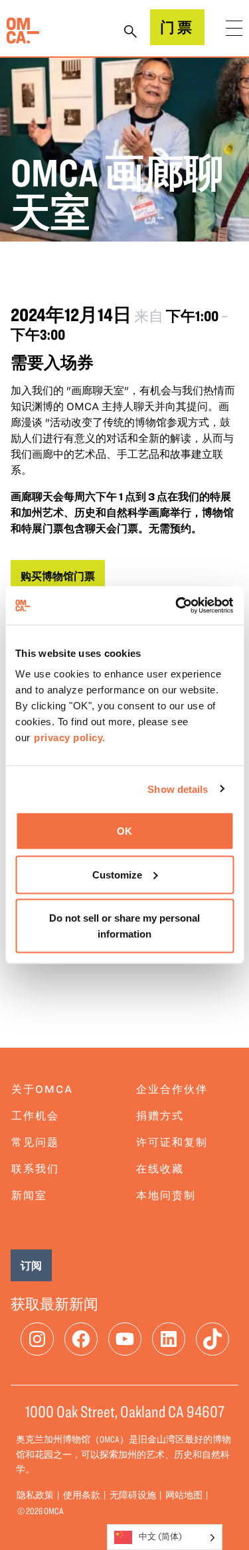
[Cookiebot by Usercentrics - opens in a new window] (177, 606)
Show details (177, 788)
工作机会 (35, 1115)
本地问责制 (166, 1195)
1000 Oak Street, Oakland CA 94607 (124, 1411)
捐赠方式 (160, 1115)
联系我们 (35, 1168)
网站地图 (184, 1495)
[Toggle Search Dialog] (130, 32)
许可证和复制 (172, 1142)
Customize (117, 874)
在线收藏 (160, 1168)
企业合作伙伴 (172, 1089)
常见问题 (35, 1142)
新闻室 (29, 1195)
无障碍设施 (133, 1495)
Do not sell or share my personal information (124, 926)
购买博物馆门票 (58, 576)
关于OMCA (42, 1089)
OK (124, 831)
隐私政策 (35, 1495)
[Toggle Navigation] (234, 28)
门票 (177, 27)
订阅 (31, 1265)
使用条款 (81, 1495)
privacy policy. (70, 737)
